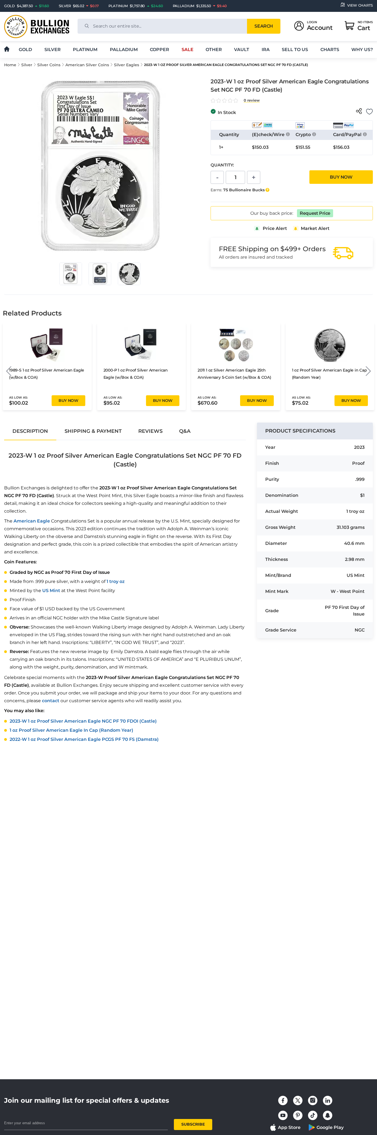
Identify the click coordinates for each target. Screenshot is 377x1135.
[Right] (368, 371)
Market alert (315, 228)
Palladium (124, 49)
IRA (266, 49)
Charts (329, 49)
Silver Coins (48, 64)
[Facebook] (283, 1100)
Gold (25, 49)
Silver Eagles (126, 64)
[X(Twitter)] (297, 1100)
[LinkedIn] (327, 1100)
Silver (52, 49)
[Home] (6, 49)
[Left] (8, 371)
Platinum (85, 49)
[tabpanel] (125, 593)
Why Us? (362, 49)
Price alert (275, 228)
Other (214, 49)
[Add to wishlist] (369, 111)
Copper (159, 49)
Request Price (315, 213)
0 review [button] (252, 100)
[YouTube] (283, 1115)
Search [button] (263, 26)
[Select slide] (70, 273)
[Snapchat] (327, 1115)
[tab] (30, 431)
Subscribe (193, 1124)
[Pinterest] (297, 1115)
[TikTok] (312, 1115)
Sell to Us (295, 49)
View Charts (360, 5)
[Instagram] (312, 1100)
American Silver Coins (87, 64)
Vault (241, 49)
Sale (187, 49)
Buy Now (341, 177)
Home (10, 64)
